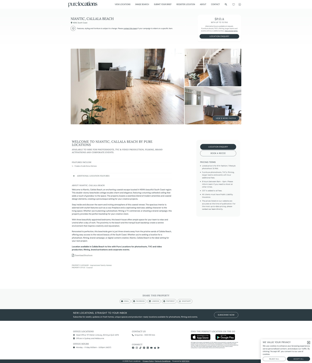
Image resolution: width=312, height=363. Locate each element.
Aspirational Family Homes (101, 265)
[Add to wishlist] (73, 28)
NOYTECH (185, 361)
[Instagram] (137, 348)
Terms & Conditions (163, 361)
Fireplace (77, 166)
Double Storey (85, 166)
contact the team (130, 28)
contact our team (209, 209)
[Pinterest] (144, 348)
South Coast (82, 23)
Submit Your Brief (163, 4)
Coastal (90, 268)
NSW (75, 23)
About (203, 4)
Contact (215, 4)
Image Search (142, 4)
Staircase (94, 166)
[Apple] (155, 348)
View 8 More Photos (226, 118)
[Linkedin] (148, 348)
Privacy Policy (148, 361)
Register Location (185, 4)
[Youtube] (151, 348)
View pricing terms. (231, 31)
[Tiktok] (140, 348)
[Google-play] (159, 348)
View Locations (122, 4)
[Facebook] (133, 348)
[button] (226, 4)
